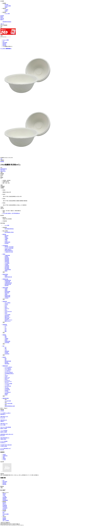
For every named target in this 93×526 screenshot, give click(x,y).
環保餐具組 (7, 351)
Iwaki (6, 305)
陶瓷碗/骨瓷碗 (7, 242)
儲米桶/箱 (6, 285)
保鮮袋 (6, 290)
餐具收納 (6, 362)
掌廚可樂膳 (7, 318)
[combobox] (46, 36)
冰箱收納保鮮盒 (8, 269)
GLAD (6, 325)
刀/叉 (6, 349)
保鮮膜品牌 (5, 324)
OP (5, 326)
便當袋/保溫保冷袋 (8, 276)
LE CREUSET (7, 380)
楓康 (5, 331)
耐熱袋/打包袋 (7, 295)
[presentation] (46, 76)
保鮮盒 (4, 254)
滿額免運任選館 (6, 398)
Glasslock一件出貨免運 (9, 248)
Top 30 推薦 (7, 225)
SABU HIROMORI (8, 311)
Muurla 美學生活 (8, 368)
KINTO (6, 379)
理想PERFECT (7, 317)
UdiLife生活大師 (8, 386)
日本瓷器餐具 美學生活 (9, 373)
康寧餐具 (6, 393)
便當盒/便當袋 (5, 274)
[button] (46, 7)
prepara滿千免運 (8, 400)
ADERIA (6, 375)
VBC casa (6, 387)
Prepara (6, 310)
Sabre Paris (7, 382)
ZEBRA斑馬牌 (7, 314)
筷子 (5, 347)
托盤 (5, 337)
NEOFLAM (7, 308)
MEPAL (6, 307)
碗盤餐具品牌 (5, 365)
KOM (6, 306)
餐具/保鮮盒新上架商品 (9, 232)
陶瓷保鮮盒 (7, 259)
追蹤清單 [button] (4, 21)
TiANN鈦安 (7, 384)
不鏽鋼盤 (6, 338)
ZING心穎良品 (7, 302)
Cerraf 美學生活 (8, 392)
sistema (6, 312)
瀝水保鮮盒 (7, 268)
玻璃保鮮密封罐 (8, 280)
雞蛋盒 (6, 270)
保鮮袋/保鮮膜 (5, 287)
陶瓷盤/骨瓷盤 (7, 341)
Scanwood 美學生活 (8, 367)
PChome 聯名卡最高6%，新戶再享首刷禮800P (11, 213)
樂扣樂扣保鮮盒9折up (9, 250)
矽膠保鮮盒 (7, 261)
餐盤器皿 (4, 334)
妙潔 (5, 328)
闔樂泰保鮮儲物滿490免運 (10, 406)
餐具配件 (4, 357)
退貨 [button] (7, 21)
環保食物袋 (7, 292)
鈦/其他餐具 (7, 353)
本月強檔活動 (5, 245)
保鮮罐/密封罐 (5, 279)
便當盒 (6, 275)
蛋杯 (5, 359)
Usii (5, 327)
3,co (5, 374)
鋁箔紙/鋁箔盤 (7, 291)
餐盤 (5, 336)
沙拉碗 (6, 240)
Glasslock (6, 304)
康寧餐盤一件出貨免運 (9, 246)
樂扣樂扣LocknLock (8, 319)
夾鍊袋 (6, 294)
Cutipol (6, 376)
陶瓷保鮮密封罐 (8, 284)
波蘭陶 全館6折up (8, 249)
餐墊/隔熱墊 (7, 363)
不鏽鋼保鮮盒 (7, 255)
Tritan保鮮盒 (7, 263)
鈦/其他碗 (6, 243)
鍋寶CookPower (8, 321)
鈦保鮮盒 (6, 256)
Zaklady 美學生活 (8, 369)
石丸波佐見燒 (7, 389)
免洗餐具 (6, 352)
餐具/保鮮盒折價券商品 (9, 228)
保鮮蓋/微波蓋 (7, 296)
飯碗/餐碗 (6, 235)
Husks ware (7, 378)
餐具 (3, 346)
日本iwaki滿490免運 (8, 403)
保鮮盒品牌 (5, 301)
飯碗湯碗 (4, 234)
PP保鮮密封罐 (7, 281)
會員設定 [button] (9, 21)
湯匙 (5, 348)
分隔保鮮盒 (7, 265)
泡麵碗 (6, 239)
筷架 (5, 358)
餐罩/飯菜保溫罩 (8, 361)
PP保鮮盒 (6, 264)
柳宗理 (6, 394)
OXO (6, 309)
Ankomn (6, 303)
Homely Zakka (7, 377)
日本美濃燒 (7, 388)
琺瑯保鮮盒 (7, 260)
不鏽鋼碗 (6, 238)
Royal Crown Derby (8, 381)
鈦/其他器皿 (7, 342)
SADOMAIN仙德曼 (8, 383)
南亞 (5, 330)
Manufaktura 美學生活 (9, 372)
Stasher (6, 313)
